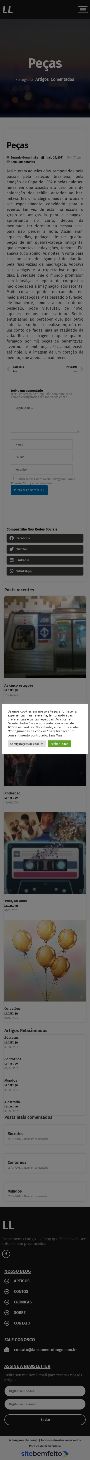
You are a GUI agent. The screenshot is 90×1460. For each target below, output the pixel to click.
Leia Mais (55, 735)
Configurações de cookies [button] (26, 743)
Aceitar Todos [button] (59, 743)
